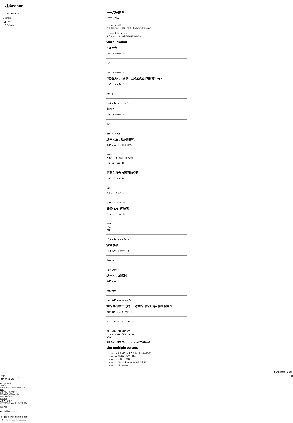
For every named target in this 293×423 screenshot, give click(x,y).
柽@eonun (11, 25)
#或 (109, 227)
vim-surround (113, 25)
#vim (110, 17)
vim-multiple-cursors (116, 33)
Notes (9, 22)
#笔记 (117, 17)
